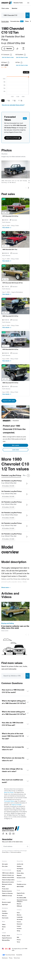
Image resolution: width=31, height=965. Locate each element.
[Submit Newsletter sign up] (27, 846)
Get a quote (15, 445)
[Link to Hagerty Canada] (6, 948)
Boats (3, 886)
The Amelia (19, 895)
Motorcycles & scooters (8, 882)
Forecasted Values (9, 801)
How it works (5, 917)
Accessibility (19, 954)
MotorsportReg (5, 940)
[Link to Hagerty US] (3, 948)
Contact (19, 926)
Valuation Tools (18, 2)
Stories (4, 926)
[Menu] (28, 3)
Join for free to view (8, 57)
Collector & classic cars (8, 875)
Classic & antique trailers (8, 879)
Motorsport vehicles (7, 884)
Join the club (20, 864)
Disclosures (5, 957)
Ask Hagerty (20, 868)
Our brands (19, 919)
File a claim (5, 866)
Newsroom (19, 924)
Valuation (19, 866)
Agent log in (5, 904)
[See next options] (28, 475)
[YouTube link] (13, 833)
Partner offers (20, 873)
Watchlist (14, 8)
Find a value (5, 8)
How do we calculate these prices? (13, 105)
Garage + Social (6, 935)
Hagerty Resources (7, 937)
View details (5, 227)
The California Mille (21, 897)
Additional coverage (7, 895)
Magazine (19, 875)
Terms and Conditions (16, 852)
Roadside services (21, 884)
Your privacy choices (10, 954)
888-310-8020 (20, 886)
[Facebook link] (3, 833)
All (2, 929)
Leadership (19, 917)
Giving (18, 930)
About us (19, 914)
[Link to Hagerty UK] (10, 948)
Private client (5, 888)
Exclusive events (21, 877)
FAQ (18, 937)
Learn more (15, 449)
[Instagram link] (10, 833)
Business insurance (7, 891)
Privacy (19, 939)
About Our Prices (8, 792)
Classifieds (5, 913)
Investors (19, 928)
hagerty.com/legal (16, 804)
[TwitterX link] (6, 833)
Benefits (19, 870)
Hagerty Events (21, 893)
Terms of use (17, 957)
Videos (3, 924)
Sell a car (4, 915)
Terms (18, 941)
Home (18, 912)
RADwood (19, 906)
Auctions (4, 911)
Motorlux (19, 903)
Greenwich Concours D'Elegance (22, 900)
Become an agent (6, 902)
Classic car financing (7, 893)
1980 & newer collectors (8, 873)
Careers (19, 921)
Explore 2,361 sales (9, 400)
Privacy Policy (5, 852)
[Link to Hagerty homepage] (10, 828)
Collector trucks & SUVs (8, 877)
